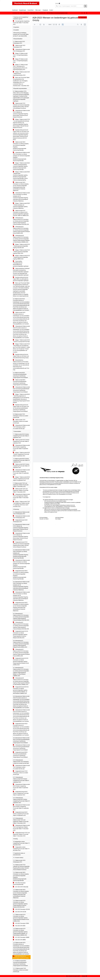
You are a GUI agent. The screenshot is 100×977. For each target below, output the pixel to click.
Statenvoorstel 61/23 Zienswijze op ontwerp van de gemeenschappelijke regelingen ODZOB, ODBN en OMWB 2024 (21, 213)
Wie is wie (37, 10)
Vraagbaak (45, 10)
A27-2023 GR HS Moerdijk (21, 886)
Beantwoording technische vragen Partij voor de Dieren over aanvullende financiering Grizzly (21, 356)
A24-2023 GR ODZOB (20, 911)
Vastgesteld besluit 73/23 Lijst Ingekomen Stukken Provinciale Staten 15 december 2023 (21, 834)
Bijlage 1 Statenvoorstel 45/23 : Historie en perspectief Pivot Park (21, 340)
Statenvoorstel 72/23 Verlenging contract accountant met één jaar (20, 421)
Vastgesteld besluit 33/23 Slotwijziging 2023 (20, 520)
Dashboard (15, 10)
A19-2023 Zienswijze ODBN (22, 923)
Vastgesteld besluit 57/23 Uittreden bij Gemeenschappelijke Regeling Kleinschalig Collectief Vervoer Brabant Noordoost (21, 545)
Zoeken (57, 3)
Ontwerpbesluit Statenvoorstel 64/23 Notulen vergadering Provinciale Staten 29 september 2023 (21, 472)
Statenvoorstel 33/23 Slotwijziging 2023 (19, 46)
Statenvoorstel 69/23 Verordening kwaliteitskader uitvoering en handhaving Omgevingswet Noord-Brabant (20, 382)
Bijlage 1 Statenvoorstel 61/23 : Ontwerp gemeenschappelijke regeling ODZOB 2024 (21, 246)
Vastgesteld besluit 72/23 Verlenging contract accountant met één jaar (20, 773)
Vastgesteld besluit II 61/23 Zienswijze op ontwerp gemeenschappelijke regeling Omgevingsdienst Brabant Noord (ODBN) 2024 (21, 661)
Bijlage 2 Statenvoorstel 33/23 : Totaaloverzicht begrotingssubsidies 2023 (21, 73)
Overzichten (30, 10)
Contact (51, 10)
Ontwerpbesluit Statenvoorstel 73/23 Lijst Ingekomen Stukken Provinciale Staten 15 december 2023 (21, 497)
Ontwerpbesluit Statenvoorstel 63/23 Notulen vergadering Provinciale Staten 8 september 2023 (21, 448)
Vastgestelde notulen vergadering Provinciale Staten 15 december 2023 (21, 849)
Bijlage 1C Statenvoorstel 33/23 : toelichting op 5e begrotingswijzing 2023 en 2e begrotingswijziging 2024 (20, 67)
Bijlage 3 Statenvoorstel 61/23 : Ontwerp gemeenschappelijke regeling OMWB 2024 (21, 257)
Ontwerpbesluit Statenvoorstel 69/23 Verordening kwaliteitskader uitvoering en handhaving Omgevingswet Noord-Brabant (21, 390)
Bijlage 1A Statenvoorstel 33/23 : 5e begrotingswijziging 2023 (20, 55)
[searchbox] (69, 6)
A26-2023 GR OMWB (20, 939)
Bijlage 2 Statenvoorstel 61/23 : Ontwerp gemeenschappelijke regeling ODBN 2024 (21, 251)
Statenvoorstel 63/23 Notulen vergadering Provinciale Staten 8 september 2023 (21, 441)
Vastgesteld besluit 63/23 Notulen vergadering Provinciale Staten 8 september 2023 (21, 793)
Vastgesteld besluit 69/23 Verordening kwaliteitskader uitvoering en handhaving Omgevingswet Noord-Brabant (20, 755)
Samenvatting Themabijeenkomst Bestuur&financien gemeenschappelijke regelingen (21, 264)
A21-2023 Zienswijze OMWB (22, 937)
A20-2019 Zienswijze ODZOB (22, 909)
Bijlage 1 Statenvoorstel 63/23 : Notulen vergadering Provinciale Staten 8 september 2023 (21, 454)
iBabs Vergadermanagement (72, 976)
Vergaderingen (22, 10)
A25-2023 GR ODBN (20, 925)
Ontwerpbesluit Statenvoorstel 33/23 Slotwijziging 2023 (21, 50)
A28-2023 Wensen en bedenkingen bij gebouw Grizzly (21, 957)
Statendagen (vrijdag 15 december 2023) (38, 13)
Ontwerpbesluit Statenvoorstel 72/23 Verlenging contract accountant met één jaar (21, 427)
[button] (85, 6)
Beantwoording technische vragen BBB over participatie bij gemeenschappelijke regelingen (21, 279)
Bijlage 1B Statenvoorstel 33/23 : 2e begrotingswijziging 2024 (20, 60)
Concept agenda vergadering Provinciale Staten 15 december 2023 (21, 23)
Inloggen (84, 976)
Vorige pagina (83, 17)
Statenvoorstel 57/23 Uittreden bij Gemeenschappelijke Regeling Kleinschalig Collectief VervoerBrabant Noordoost (21, 106)
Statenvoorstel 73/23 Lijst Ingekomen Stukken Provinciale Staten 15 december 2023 (20, 490)
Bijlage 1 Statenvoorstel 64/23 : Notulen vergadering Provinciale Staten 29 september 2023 (21, 479)
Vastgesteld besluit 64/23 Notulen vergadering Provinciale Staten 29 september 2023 (21, 814)
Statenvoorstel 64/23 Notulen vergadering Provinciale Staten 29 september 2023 (21, 466)
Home (21, 13)
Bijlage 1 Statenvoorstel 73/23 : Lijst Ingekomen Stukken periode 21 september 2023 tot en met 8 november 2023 (21, 504)
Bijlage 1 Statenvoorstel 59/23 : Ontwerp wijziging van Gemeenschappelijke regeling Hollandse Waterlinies (21, 206)
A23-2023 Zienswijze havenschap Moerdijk (19, 883)
